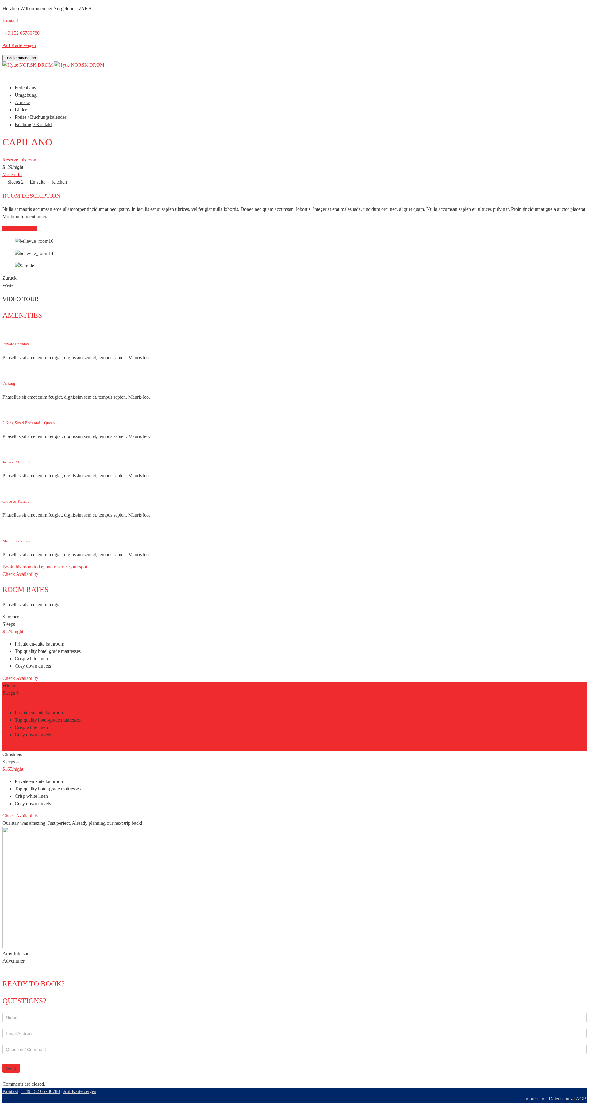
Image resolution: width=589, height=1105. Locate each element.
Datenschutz (561, 1098)
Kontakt (10, 1091)
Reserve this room (19, 159)
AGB (581, 1098)
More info (12, 174)
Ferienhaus (25, 87)
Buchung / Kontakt (33, 124)
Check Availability (20, 574)
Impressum (534, 1098)
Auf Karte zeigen (79, 1091)
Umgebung (26, 95)
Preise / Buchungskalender (40, 117)
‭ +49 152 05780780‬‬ (40, 1091)
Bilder (21, 109)
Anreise (22, 102)
